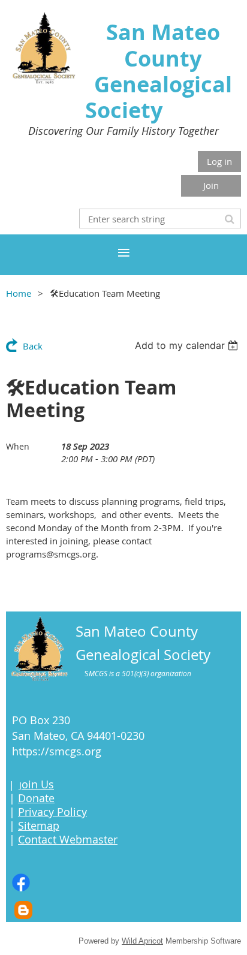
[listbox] (188, 345)
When (17, 446)
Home (18, 293)
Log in (219, 161)
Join (211, 185)
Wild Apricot (142, 940)
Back (33, 346)
